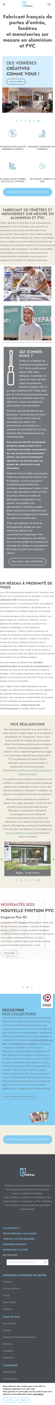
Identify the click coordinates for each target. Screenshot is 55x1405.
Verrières (7, 1309)
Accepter (9, 1400)
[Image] (27, 283)
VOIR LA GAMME (16, 82)
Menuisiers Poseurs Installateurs (19, 1337)
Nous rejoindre (10, 1378)
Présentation (9, 1371)
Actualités (8, 1350)
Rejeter (23, 1400)
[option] (27, 84)
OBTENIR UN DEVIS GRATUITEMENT (28, 192)
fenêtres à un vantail (24, 1043)
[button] (1, 859)
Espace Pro (8, 1357)
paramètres (38, 1394)
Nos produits (9, 1323)
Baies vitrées (9, 1302)
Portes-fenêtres (11, 1288)
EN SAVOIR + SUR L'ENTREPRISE (27, 561)
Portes (6, 1295)
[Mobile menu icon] (49, 4)
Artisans (7, 1330)
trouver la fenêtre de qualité (20, 833)
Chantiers (7, 1344)
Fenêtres (7, 1281)
